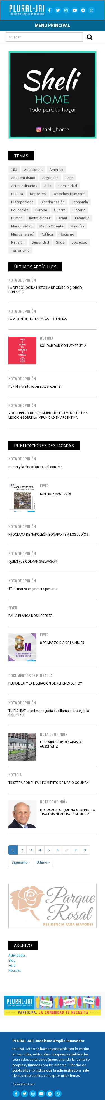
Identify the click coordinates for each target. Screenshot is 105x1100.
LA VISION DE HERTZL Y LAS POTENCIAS (37, 319)
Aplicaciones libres (24, 1084)
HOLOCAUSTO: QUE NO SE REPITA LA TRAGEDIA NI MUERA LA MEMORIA (67, 811)
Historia (79, 209)
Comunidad (67, 185)
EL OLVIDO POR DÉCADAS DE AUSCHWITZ (61, 744)
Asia (47, 185)
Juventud (82, 218)
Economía (80, 201)
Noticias (14, 970)
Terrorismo (20, 250)
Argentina (50, 177)
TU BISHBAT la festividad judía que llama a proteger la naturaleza (48, 712)
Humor (16, 218)
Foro (12, 965)
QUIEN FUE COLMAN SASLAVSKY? (32, 561)
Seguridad (40, 242)
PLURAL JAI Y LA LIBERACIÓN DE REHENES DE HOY (45, 683)
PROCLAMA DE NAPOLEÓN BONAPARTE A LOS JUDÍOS (48, 534)
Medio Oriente (51, 226)
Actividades (16, 955)
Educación (19, 209)
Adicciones (33, 169)
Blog (11, 960)
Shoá (60, 242)
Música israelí (22, 234)
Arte (69, 177)
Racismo (67, 234)
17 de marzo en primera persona (32, 588)
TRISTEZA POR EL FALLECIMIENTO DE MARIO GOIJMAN (48, 782)
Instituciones (40, 218)
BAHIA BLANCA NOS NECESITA (30, 615)
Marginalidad (21, 226)
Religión (18, 242)
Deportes (38, 193)
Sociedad (79, 242)
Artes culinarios (24, 185)
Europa (41, 209)
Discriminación (53, 201)
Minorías (78, 226)
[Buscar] (90, 37)
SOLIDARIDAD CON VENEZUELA (63, 345)
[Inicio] (29, 10)
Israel (62, 218)
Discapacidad (22, 201)
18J (14, 169)
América (56, 169)
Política (47, 234)
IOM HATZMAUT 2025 (55, 493)
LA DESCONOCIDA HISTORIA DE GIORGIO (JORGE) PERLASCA (45, 289)
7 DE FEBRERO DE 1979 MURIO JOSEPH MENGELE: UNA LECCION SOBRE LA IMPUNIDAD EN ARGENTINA (48, 415)
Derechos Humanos (69, 193)
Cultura (17, 193)
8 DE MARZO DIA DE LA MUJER (62, 642)
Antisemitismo (23, 177)
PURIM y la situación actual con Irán (35, 386)
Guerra (60, 209)
